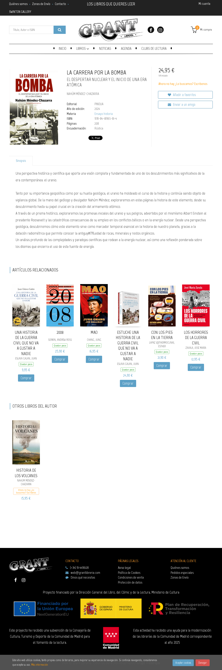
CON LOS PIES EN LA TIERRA (162, 335)
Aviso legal (124, 568)
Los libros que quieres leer (111, 3)
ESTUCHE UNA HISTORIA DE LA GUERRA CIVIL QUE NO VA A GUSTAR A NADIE (128, 346)
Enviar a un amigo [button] (183, 104)
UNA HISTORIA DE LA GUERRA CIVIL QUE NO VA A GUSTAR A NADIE (26, 343)
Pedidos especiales (182, 573)
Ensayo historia (104, 114)
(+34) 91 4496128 (79, 568)
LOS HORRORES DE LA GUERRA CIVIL (196, 338)
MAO (94, 332)
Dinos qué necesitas (83, 577)
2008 (60, 332)
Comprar (26, 378)
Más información (39, 664)
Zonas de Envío (41, 4)
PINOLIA (99, 104)
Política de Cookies (129, 573)
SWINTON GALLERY (20, 12)
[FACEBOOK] (151, 29)
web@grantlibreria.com (85, 573)
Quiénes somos (18, 4)
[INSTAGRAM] (160, 29)
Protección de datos (130, 582)
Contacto (60, 4)
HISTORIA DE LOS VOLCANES (26, 473)
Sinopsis (21, 161)
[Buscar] (60, 30)
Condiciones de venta (131, 577)
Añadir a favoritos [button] (184, 95)
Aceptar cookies (183, 662)
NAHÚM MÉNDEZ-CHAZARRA (83, 94)
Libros (81, 48)
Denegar (202, 662)
